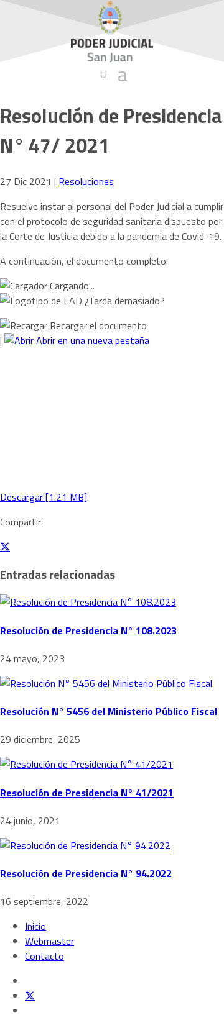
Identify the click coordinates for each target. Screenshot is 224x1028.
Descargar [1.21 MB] (43, 496)
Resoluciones (86, 181)
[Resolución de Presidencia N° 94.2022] (85, 845)
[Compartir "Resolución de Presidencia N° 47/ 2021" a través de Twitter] (5, 546)
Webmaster (49, 941)
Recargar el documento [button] (97, 325)
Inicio (35, 926)
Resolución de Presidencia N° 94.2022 (86, 873)
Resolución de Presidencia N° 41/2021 (87, 792)
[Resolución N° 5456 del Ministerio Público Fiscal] (106, 683)
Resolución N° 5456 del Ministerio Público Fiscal (108, 711)
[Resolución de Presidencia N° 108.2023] (88, 601)
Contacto (44, 955)
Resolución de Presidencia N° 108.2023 (88, 630)
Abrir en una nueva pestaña (91, 340)
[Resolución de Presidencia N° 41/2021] (86, 764)
